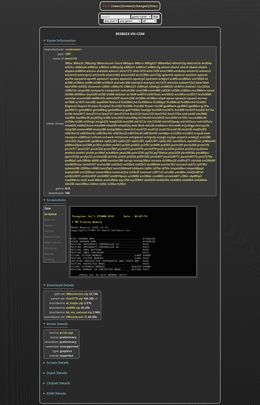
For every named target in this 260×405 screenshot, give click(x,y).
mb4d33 (70, 125)
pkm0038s (188, 153)
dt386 (102, 94)
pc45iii (116, 145)
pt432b (131, 157)
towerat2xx (120, 172)
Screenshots (56, 200)
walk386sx (110, 180)
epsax (170, 98)
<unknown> (73, 49)
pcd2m (179, 149)
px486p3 (70, 160)
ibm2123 (135, 114)
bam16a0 (202, 83)
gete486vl (85, 110)
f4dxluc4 (114, 102)
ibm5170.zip (74, 298)
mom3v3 (129, 129)
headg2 (146, 110)
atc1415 (161, 83)
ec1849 (131, 94)
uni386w (146, 176)
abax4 (193, 67)
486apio (128, 63)
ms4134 (164, 129)
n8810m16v (104, 133)
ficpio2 (82, 106)
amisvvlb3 (128, 75)
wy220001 (136, 180)
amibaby (179, 71)
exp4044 (102, 102)
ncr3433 (187, 133)
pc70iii (145, 145)
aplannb (167, 75)
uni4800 (157, 176)
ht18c (69, 114)
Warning (50, 248)
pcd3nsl (190, 149)
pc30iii (97, 145)
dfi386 (69, 94)
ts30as (111, 184)
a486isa (92, 67)
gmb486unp (116, 110)
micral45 (175, 125)
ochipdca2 (136, 137)
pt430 (122, 157)
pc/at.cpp (66, 333)
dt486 (110, 94)
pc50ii (126, 145)
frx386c (128, 106)
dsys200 (91, 94)
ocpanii (182, 137)
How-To (49, 220)
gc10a (205, 106)
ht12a (210, 110)
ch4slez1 (190, 86)
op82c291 (124, 141)
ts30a (103, 184)
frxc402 (139, 106)
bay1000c (71, 86)
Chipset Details (58, 383)
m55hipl (89, 121)
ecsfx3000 (204, 94)
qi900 (103, 160)
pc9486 (155, 145)
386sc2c (78, 63)
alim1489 (166, 71)
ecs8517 (191, 94)
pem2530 (137, 153)
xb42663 (175, 180)
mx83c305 (200, 129)
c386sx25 (130, 86)
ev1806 (69, 102)
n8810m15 (72, 133)
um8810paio (118, 176)
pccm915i (137, 149)
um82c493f (88, 176)
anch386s (142, 75)
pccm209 (190, 145)
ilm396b (201, 114)
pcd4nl (80, 153)
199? (68, 54)
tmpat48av (178, 168)
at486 (89, 83)
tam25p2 (106, 168)
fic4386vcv (145, 102)
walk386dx (95, 180)
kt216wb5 (145, 118)
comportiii (112, 90)
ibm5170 (71, 59)
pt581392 (143, 157)
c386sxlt (142, 86)
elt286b (140, 98)
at (206, 79)
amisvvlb (98, 75)
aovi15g (155, 75)
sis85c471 (183, 160)
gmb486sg (100, 110)
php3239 (174, 153)
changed (141, 6)
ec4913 (141, 94)
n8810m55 (150, 133)
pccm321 (84, 149)
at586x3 (107, 83)
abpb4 (202, 67)
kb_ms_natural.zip (79, 312)
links (153, 6)
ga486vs (194, 106)
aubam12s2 (187, 83)
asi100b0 (198, 79)
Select (48, 225)
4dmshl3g (179, 63)
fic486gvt (159, 102)
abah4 (174, 67)
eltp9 (162, 98)
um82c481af (194, 172)
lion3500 (171, 118)
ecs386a (180, 94)
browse (127, 6)
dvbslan (120, 94)
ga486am (169, 106)
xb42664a (200, 180)
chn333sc (203, 86)
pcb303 (165, 145)
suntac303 (168, 164)
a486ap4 (81, 67)
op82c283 (110, 141)
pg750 (149, 153)
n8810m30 (135, 133)
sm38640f (208, 160)
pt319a (112, 157)
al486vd (80, 71)
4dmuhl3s (194, 63)
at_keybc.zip (74, 303)
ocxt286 (205, 137)
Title (47, 208)
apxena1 (103, 79)
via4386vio (72, 180)
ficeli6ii (201, 102)
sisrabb (196, 160)
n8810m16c (88, 133)
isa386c (70, 118)
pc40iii (107, 145)
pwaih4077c (171, 157)
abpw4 (69, 71)
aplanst (179, 75)
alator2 (114, 71)
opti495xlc (194, 141)
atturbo (172, 83)
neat (207, 133)
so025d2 (116, 164)
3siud (118, 63)
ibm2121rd (121, 114)
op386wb (97, 141)
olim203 (70, 141)
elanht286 (127, 98)
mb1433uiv (204, 121)
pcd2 (160, 149)
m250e (69, 121)
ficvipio (93, 106)
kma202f (117, 118)
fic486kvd (173, 102)
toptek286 (72, 172)
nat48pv (164, 133)
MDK (106, 6)
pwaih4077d (189, 157)
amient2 (192, 71)
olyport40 (83, 141)
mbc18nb (137, 125)
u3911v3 (158, 172)
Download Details (60, 285)
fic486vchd (188, 102)
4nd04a (206, 63)
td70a (157, 168)
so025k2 (128, 164)
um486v (180, 172)
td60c (148, 168)
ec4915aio (154, 94)
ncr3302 (175, 133)
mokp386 (99, 129)
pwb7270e (205, 157)
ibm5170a (174, 114)
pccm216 (203, 145)
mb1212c (140, 121)
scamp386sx (142, 160)
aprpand (80, 79)
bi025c (83, 86)
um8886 (133, 176)
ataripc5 (149, 83)
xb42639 (149, 180)
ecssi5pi (70, 98)
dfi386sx (80, 94)
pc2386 (87, 145)
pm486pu (202, 153)
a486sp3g (116, 67)
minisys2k (202, 125)
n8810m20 (120, 133)
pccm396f (110, 149)
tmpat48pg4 (195, 168)
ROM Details (56, 393)
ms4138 (175, 129)
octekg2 (193, 137)
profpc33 (86, 157)
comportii (97, 90)
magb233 (101, 121)
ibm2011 (79, 114)
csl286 (175, 90)
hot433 (200, 110)
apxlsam (152, 79)
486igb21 (151, 63)
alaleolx (102, 71)
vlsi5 (83, 180)
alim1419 (139, 71)
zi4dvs (94, 184)
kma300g (130, 118)
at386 (69, 83)
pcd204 (169, 149)
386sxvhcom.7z (76, 317)
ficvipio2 (105, 106)
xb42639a (162, 180)
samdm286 (115, 160)
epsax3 (192, 98)
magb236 (115, 121)
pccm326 (97, 149)
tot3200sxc (87, 172)
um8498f (103, 176)
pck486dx (112, 153)
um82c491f (72, 176)
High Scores (52, 242)
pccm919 (150, 149)
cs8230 (165, 90)
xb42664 (187, 180)
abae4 (165, 67)
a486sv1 (129, 67)
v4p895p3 (195, 176)
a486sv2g (154, 67)
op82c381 (137, 141)
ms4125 (141, 129)
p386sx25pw (73, 145)
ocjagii (161, 137)
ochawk (108, 137)
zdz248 (69, 184)
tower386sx (104, 172)
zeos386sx (82, 184)
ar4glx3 (163, 79)
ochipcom (121, 137)
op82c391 (151, 141)
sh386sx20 (169, 160)
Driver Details (57, 324)
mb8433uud (85, 125)
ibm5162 (161, 114)
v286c (184, 176)
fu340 (159, 106)
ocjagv (171, 137)
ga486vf (182, 106)
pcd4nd (70, 153)
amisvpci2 (84, 75)
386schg (90, 63)
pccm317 (71, 149)
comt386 (141, 90)
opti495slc (179, 141)
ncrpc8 (198, 133)
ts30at (121, 184)
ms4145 (186, 129)
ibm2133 (148, 114)
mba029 (111, 125)
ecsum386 (84, 98)
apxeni (114, 79)
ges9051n (71, 110)
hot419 (190, 110)
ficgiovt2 (71, 106)
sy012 (192, 164)
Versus (49, 231)
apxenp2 (139, 79)
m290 (78, 121)
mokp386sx (115, 129)
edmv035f (113, 98)
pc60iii (135, 145)
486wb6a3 (165, 63)
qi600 (95, 160)
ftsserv (149, 106)
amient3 (205, 71)
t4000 (95, 168)
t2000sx (85, 168)
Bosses (49, 254)
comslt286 (127, 90)
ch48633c (167, 86)
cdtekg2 (154, 86)
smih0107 (89, 164)
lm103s (183, 118)
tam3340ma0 (122, 168)
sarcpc (128, 160)
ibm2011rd (93, 114)
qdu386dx (84, 160)
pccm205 (177, 145)
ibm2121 (107, 114)
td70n (165, 168)
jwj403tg (97, 118)
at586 (97, 83)
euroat (202, 98)
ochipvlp (150, 137)
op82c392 (165, 141)
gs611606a (132, 110)
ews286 (90, 102)
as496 (174, 79)
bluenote (94, 86)
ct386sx (185, 90)
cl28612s (71, 90)
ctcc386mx (198, 90)
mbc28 (149, 125)
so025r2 (140, 164)
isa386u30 (83, 118)
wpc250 (124, 180)
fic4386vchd (129, 102)
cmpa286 (83, 90)
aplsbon (191, 75)
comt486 (154, 90)
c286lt (106, 86)
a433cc (69, 67)
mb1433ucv (188, 121)
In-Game (50, 214)
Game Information (61, 40)
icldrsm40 (188, 114)
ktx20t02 (158, 118)
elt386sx (152, 98)
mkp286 (70, 129)
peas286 (125, 153)
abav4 (184, 67)
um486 (169, 172)
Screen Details (58, 362)
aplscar (203, 75)
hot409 (179, 110)
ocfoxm (96, 137)
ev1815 (80, 102)
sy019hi (202, 164)
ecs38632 (167, 94)
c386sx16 (117, 86)
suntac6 (181, 164)
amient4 (71, 75)
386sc (69, 63)
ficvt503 (116, 106)
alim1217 (126, 71)
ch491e (179, 86)
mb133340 (154, 121)
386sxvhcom (105, 63)
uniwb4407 (172, 176)
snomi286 (103, 164)
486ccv (139, 63)
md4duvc (161, 125)
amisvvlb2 (113, 75)
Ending (49, 259)
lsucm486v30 (197, 118)
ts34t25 (134, 172)
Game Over (52, 237)
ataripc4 (137, 83)
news (116, 6)
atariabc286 (122, 83)
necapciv (71, 137)
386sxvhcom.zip (77, 294)
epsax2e (180, 98)
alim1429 (152, 71)
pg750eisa (161, 153)
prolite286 (100, 157)
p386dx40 (208, 141)
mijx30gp (187, 125)
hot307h (168, 110)
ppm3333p (72, 157)
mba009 (99, 125)
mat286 (128, 121)
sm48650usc (73, 164)
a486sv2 (141, 67)
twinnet (145, 172)
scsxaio (156, 160)
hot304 (156, 110)
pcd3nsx (202, 149)
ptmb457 (156, 157)
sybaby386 (72, 168)
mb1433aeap (171, 121)
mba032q (124, 125)
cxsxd (210, 90)
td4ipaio (138, 168)
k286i (107, 118)
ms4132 (153, 129)
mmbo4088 (84, 129)
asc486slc (184, 79)
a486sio (104, 67)
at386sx (78, 83)
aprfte (69, 79)
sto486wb (153, 164)
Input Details (57, 373)
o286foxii (84, 137)
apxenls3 (126, 79)
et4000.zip (73, 308)
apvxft (91, 79)
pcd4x (90, 153)
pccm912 (124, 149)
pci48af (100, 153)
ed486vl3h (98, 98)
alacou (91, 71)
